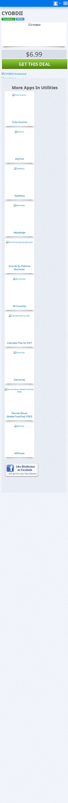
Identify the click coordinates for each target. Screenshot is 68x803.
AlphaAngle (19, 232)
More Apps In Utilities (35, 87)
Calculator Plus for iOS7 (19, 342)
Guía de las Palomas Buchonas (19, 267)
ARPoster (19, 453)
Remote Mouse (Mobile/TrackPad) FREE (19, 414)
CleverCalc (19, 379)
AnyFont (19, 158)
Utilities (20, 19)
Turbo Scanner (19, 122)
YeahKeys (19, 195)
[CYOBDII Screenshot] (14, 73)
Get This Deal (35, 64)
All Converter (19, 306)
